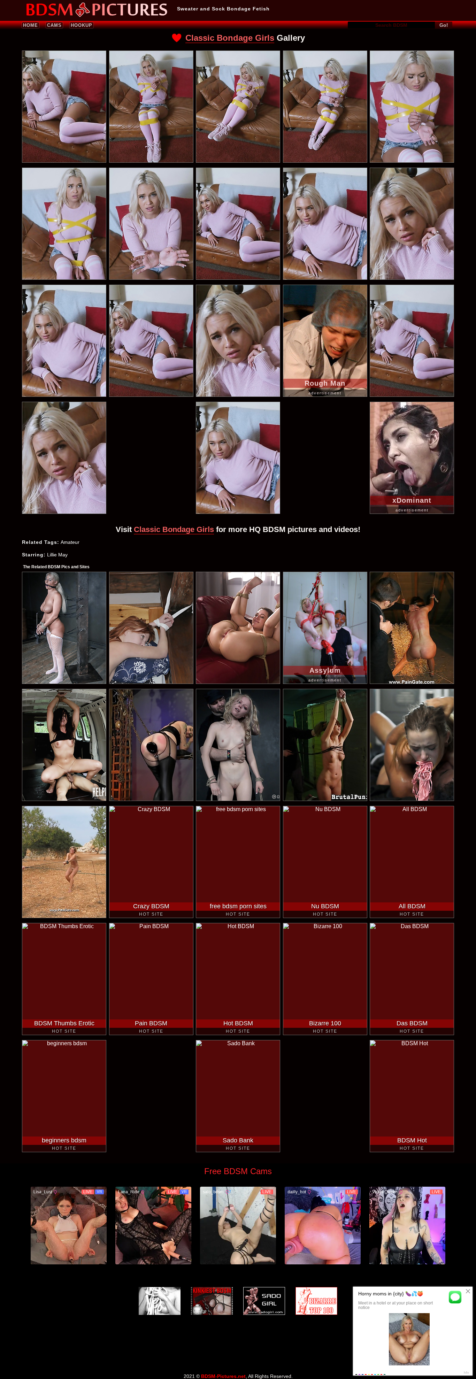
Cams (54, 25)
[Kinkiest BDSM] (212, 1301)
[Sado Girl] (264, 1301)
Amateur (70, 542)
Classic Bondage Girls (229, 38)
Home (30, 25)
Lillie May (57, 554)
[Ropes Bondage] (160, 1301)
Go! (443, 25)
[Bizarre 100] (316, 1301)
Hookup (81, 25)
